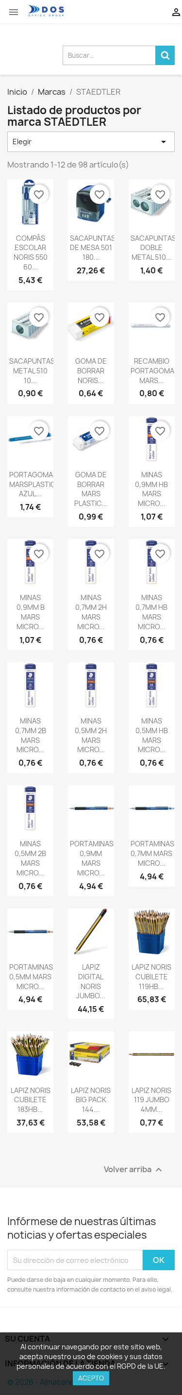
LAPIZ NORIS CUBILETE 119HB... (151, 976)
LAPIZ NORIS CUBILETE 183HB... (30, 1100)
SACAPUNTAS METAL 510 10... (32, 370)
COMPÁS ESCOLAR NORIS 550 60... (31, 252)
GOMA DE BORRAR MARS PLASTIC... (90, 489)
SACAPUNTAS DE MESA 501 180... (93, 248)
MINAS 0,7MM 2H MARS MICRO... (91, 612)
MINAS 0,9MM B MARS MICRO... (31, 612)
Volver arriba (134, 1170)
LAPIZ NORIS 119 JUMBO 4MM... (151, 1100)
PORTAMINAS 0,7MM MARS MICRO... (152, 853)
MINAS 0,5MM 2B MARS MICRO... (30, 858)
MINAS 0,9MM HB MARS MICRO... (151, 489)
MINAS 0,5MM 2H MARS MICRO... (91, 735)
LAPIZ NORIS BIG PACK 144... (91, 1100)
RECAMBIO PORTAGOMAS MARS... (155, 370)
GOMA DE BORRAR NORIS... (91, 370)
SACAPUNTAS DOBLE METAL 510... (153, 248)
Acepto (91, 1378)
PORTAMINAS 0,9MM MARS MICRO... (92, 858)
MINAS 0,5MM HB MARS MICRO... (151, 735)
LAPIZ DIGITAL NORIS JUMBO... (90, 981)
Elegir (91, 142)
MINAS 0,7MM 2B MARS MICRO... (30, 735)
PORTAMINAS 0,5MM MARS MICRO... (31, 976)
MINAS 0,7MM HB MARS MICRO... (151, 612)
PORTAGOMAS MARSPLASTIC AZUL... (33, 484)
